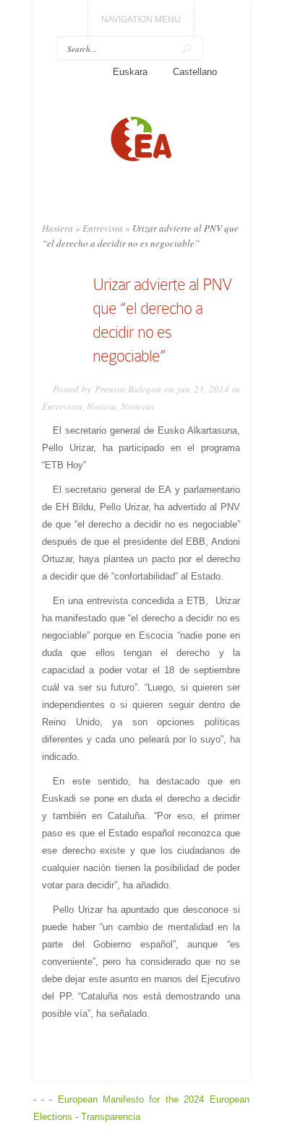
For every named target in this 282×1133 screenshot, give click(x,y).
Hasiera (57, 228)
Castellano (195, 71)
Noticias (137, 406)
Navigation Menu (141, 19)
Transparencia (110, 1116)
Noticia (101, 406)
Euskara (130, 71)
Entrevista (102, 228)
